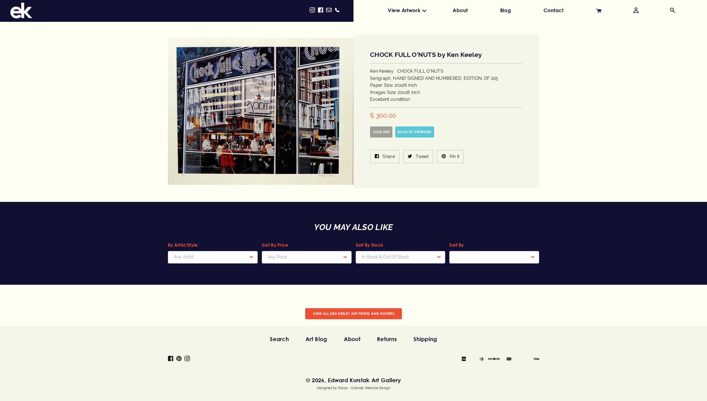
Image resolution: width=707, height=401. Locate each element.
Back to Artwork (414, 132)
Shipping (425, 339)
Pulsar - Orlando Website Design (364, 388)
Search (279, 339)
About (460, 10)
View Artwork (404, 10)
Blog (505, 10)
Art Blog (316, 339)
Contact (554, 10)
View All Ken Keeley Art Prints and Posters (353, 313)
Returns (387, 339)
